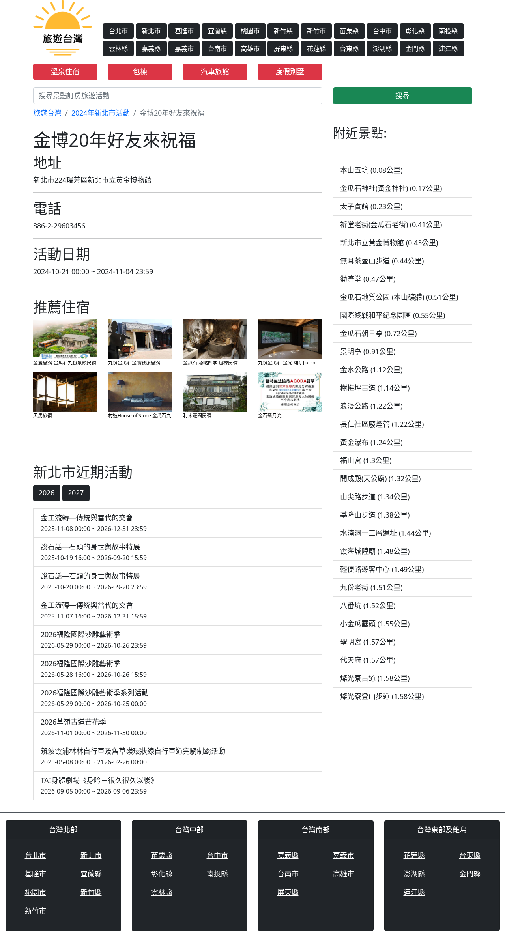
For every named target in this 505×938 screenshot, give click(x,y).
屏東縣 (283, 48)
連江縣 (448, 48)
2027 (76, 492)
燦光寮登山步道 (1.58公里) (382, 696)
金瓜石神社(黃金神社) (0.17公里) (391, 188)
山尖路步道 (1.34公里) (375, 496)
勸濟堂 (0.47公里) (367, 279)
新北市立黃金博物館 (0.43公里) (389, 242)
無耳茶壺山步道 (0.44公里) (382, 260)
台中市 (382, 30)
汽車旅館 (215, 71)
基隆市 (184, 30)
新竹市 (316, 30)
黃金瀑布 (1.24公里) (371, 442)
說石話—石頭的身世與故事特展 (94, 552)
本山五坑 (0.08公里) (371, 170)
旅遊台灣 (47, 113)
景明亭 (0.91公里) (367, 351)
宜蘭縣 (217, 30)
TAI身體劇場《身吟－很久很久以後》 (99, 785)
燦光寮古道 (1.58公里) (375, 678)
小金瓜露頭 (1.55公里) (375, 623)
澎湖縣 (382, 48)
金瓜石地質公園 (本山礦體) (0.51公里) (399, 297)
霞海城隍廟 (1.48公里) (375, 551)
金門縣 (415, 48)
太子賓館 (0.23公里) (371, 206)
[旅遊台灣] (62, 27)
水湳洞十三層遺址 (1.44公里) (385, 533)
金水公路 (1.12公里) (371, 369)
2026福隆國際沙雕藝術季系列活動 (95, 698)
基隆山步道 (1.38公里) (375, 514)
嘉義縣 (151, 48)
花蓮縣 (316, 48)
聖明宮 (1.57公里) (367, 642)
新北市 (151, 30)
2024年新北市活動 (100, 113)
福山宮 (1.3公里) (365, 460)
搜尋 (402, 95)
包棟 (140, 71)
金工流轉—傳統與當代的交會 (94, 523)
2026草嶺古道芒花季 (94, 727)
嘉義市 (184, 48)
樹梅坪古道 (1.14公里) (375, 387)
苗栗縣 (349, 30)
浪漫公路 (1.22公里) (371, 406)
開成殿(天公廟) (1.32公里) (380, 478)
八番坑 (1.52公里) (367, 605)
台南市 (217, 48)
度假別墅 (290, 71)
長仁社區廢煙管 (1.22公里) (382, 424)
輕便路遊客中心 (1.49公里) (382, 569)
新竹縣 (283, 30)
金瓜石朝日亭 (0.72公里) (378, 333)
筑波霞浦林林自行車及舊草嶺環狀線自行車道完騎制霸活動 (133, 756)
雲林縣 (118, 48)
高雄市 (250, 48)
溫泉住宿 (65, 71)
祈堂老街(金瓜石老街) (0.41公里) (391, 224)
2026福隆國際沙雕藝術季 (94, 640)
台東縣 (349, 48)
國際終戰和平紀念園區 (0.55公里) (392, 315)
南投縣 (448, 30)
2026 (46, 492)
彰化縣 (415, 30)
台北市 (118, 30)
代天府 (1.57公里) (367, 660)
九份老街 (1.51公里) (371, 587)
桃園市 (250, 30)
